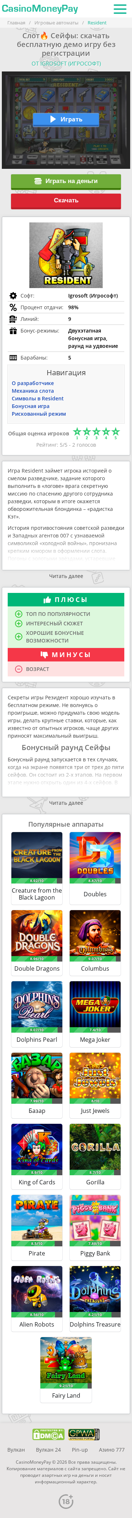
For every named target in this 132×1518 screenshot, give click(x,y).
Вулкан (16, 1449)
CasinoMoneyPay (40, 9)
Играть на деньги (71, 181)
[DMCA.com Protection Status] (48, 1434)
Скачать (66, 200)
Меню (120, 9)
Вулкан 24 (48, 1449)
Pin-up (80, 1449)
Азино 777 (112, 1449)
